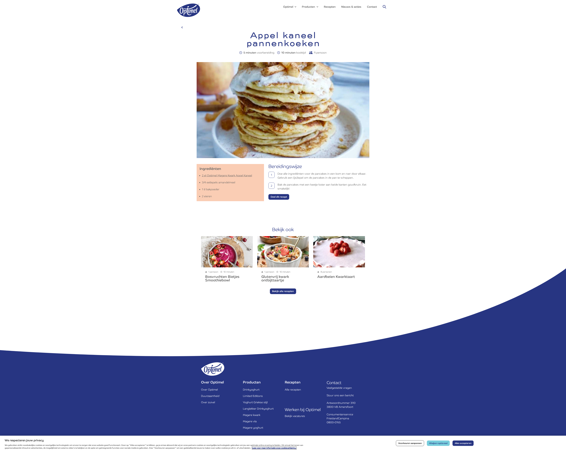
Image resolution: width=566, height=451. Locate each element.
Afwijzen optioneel (438, 443)
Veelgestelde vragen (339, 387)
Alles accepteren (463, 443)
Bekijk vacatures (295, 416)
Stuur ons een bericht (340, 395)
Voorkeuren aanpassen (410, 443)
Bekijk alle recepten (283, 291)
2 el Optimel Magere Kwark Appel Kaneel (227, 175)
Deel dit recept (279, 196)
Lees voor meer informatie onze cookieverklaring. (274, 448)
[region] (283, 443)
